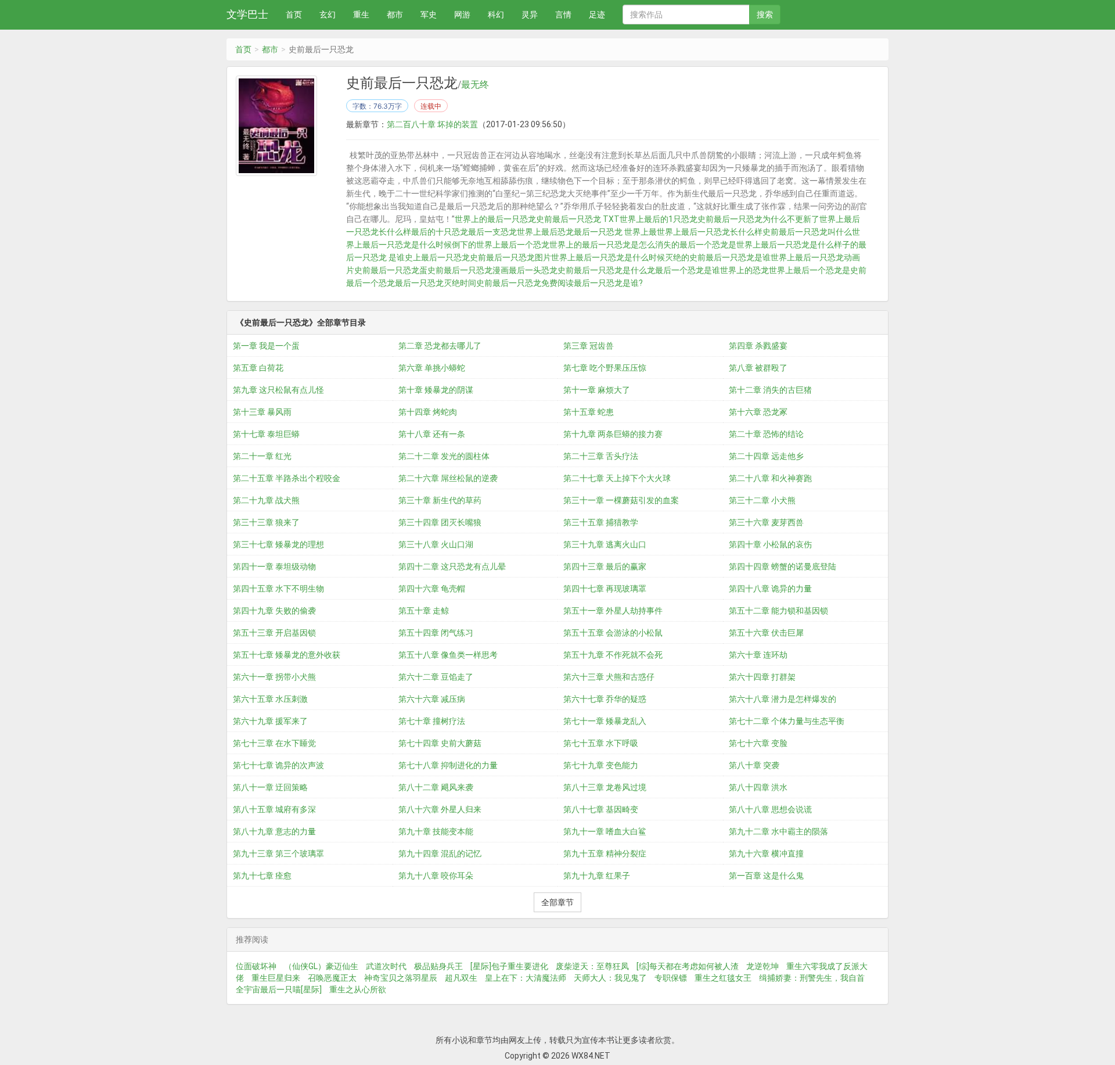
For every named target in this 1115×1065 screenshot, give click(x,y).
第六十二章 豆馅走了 (435, 677)
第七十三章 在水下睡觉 (274, 743)
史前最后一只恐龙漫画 (468, 270)
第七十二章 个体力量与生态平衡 (786, 721)
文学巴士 (247, 14)
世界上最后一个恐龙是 (809, 270)
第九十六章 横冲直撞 (766, 853)
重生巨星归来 (275, 977)
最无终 (475, 85)
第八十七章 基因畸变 (600, 809)
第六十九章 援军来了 (270, 721)
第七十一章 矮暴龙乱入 (604, 721)
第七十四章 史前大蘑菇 (439, 743)
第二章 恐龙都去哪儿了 (439, 345)
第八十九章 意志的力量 (274, 831)
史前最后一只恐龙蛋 (390, 270)
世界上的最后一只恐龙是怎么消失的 (614, 244)
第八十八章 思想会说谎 (770, 809)
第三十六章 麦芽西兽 (766, 522)
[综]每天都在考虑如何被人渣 (687, 966)
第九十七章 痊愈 (262, 875)
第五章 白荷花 (258, 367)
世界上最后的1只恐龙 (658, 219)
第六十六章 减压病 (431, 699)
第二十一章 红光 (262, 456)
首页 (294, 14)
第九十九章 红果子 (596, 875)
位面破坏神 (256, 966)
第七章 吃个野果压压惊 (604, 367)
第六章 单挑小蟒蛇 (431, 367)
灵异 (529, 14)
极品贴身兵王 (438, 966)
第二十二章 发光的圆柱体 (444, 456)
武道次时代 (386, 966)
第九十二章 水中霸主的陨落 (778, 831)
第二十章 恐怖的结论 (766, 434)
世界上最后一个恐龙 (512, 244)
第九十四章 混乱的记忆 (439, 853)
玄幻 (327, 14)
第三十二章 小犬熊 (762, 500)
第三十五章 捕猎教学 (600, 522)
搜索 (765, 14)
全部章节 (557, 902)
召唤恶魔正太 (332, 977)
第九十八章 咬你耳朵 (435, 875)
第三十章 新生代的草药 (439, 500)
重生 (361, 14)
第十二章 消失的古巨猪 (770, 390)
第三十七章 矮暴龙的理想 (278, 544)
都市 (395, 14)
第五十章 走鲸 (423, 610)
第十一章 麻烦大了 (596, 390)
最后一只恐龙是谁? (608, 283)
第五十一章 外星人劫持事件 (613, 610)
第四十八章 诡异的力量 (770, 588)
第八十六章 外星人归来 (439, 809)
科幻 (496, 14)
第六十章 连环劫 (758, 654)
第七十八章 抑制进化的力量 (448, 765)
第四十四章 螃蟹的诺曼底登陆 (782, 566)
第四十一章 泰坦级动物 (274, 566)
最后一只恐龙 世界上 (611, 231)
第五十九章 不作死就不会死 (613, 654)
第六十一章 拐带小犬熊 (274, 677)
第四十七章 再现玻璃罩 (604, 588)
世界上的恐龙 (744, 270)
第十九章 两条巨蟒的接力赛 (613, 434)
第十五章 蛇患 (588, 412)
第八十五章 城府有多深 (274, 809)
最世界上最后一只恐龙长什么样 (705, 231)
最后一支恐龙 (492, 231)
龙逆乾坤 (762, 966)
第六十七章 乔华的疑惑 (604, 699)
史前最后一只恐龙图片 (510, 257)
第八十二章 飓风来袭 (435, 787)
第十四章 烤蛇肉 (427, 412)
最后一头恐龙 (533, 270)
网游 (462, 14)
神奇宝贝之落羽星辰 (400, 977)
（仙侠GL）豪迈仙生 (321, 966)
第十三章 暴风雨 (262, 412)
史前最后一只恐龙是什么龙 (606, 270)
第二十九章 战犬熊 (266, 500)
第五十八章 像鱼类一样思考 (448, 654)
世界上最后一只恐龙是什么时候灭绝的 (620, 257)
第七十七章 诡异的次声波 (278, 765)
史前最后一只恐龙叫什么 (807, 231)
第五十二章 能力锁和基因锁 (778, 610)
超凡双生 (461, 977)
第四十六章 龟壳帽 (431, 588)
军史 (428, 14)
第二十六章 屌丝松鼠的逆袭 (448, 478)
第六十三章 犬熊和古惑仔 (608, 677)
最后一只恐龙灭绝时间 (435, 283)
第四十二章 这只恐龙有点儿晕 (452, 566)
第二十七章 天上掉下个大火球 (617, 478)
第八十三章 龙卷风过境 (604, 787)
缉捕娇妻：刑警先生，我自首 (812, 977)
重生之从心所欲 (357, 989)
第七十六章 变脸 (758, 743)
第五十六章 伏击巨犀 (766, 632)
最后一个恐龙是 (707, 244)
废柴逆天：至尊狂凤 (592, 966)
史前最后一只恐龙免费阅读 (525, 283)
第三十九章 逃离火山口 (604, 544)
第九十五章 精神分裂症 (604, 853)
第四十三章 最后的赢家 (604, 566)
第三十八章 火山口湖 (435, 544)
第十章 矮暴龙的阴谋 (435, 390)
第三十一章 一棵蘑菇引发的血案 (621, 500)
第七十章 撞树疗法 (431, 721)
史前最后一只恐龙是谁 (730, 257)
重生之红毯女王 (723, 977)
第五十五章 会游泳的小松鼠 (613, 632)
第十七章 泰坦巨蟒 (266, 434)
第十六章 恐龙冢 (758, 412)
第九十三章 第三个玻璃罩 (278, 853)
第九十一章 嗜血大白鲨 (604, 831)
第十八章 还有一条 (431, 434)
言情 (563, 14)
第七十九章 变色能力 (600, 765)
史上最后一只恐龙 (437, 257)
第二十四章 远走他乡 (766, 456)
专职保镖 (670, 977)
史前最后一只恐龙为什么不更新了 (758, 219)
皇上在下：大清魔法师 (525, 977)
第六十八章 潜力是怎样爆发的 (782, 699)
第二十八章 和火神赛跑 (770, 478)
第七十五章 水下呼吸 (600, 743)
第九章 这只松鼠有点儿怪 (278, 390)
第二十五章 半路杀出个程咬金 (286, 478)
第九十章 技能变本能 (435, 831)
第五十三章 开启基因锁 (274, 632)
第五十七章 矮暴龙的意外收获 (286, 654)
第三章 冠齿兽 (588, 345)
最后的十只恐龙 (439, 231)
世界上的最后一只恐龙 (495, 219)
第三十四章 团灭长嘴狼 (439, 522)
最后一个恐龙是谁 (687, 270)
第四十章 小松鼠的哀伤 (770, 544)
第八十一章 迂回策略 (270, 787)
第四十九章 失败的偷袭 (274, 610)
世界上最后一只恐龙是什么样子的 (797, 244)
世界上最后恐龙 (545, 231)
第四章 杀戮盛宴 (758, 345)
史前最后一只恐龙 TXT (578, 219)
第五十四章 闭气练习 (435, 632)
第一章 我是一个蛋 (266, 345)
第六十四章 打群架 (762, 677)
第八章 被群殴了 (758, 367)
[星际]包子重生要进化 (509, 966)
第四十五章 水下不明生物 (278, 588)
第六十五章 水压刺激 (270, 699)
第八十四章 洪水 (758, 787)
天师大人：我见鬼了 (610, 977)
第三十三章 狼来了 (266, 522)
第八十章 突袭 (754, 765)
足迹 (597, 14)
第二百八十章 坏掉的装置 (432, 124)
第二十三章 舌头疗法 (600, 456)
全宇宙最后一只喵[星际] (279, 989)
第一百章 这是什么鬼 (766, 875)
